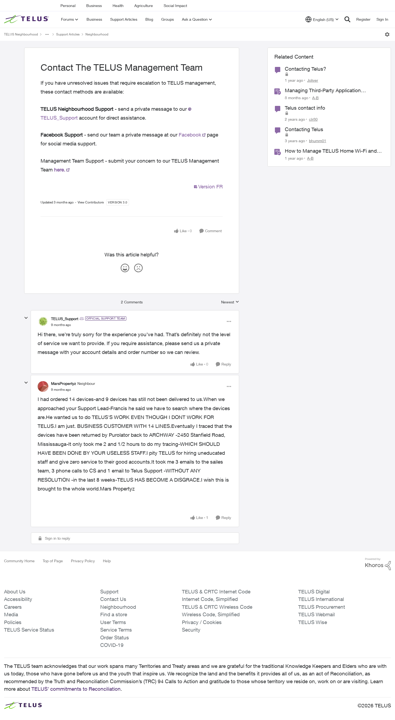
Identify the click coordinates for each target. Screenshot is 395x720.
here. (59, 170)
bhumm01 (317, 140)
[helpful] (125, 268)
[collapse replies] (26, 318)
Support (109, 591)
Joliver (312, 80)
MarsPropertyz (63, 383)
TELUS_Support (64, 318)
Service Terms (116, 630)
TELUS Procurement (321, 607)
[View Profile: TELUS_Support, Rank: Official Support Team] (43, 321)
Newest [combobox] (230, 302)
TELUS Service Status (29, 630)
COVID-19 (112, 645)
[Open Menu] (387, 34)
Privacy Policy (83, 560)
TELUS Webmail (316, 614)
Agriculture (143, 5)
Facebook (190, 135)
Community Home (19, 560)
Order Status (114, 637)
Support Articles (68, 34)
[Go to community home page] (27, 19)
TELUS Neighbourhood (21, 34)
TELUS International (321, 599)
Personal (68, 5)
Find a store (113, 614)
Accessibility (18, 599)
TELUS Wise (312, 622)
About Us (15, 591)
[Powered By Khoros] (378, 564)
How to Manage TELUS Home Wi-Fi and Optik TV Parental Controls (331, 151)
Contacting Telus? (305, 69)
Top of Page (53, 560)
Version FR (210, 186)
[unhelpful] (138, 268)
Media (11, 614)
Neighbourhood (96, 34)
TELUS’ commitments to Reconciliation (76, 689)
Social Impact (175, 5)
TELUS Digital (314, 591)
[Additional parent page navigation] (47, 34)
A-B (315, 97)
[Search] (347, 19)
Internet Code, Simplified (210, 599)
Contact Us (113, 599)
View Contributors (91, 202)
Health (118, 5)
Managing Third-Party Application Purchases (323, 90)
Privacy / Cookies (202, 622)
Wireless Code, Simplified (211, 614)
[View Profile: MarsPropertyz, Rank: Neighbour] (43, 386)
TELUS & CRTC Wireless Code (217, 607)
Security (191, 630)
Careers (13, 607)
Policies (12, 622)
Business (94, 5)
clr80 (313, 119)
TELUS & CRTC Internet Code (216, 591)
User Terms (113, 622)
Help (107, 560)
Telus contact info (305, 108)
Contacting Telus (304, 129)
